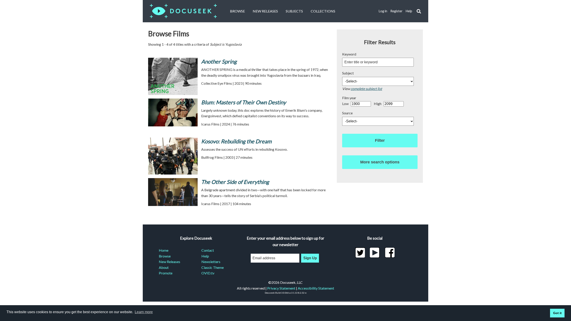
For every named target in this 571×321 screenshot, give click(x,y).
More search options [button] (379, 162)
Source (347, 113)
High (377, 103)
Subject (348, 73)
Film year (349, 98)
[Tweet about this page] (360, 252)
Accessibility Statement (316, 288)
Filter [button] (380, 140)
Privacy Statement (281, 288)
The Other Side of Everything (235, 182)
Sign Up (310, 258)
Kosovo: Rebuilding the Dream (236, 141)
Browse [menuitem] (165, 256)
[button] (419, 11)
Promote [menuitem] (165, 273)
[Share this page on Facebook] (390, 252)
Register (396, 11)
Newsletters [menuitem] (210, 261)
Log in (383, 11)
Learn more (144, 312)
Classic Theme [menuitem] (212, 267)
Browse (237, 11)
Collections (323, 11)
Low (345, 103)
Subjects (294, 11)
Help (409, 11)
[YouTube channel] (375, 252)
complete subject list (366, 88)
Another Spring (219, 61)
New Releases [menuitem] (169, 261)
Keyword (349, 54)
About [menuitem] (164, 267)
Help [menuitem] (205, 256)
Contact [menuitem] (207, 250)
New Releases (265, 11)
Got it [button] (557, 313)
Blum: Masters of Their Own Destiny (243, 102)
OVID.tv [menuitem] (207, 273)
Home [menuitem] (163, 250)
